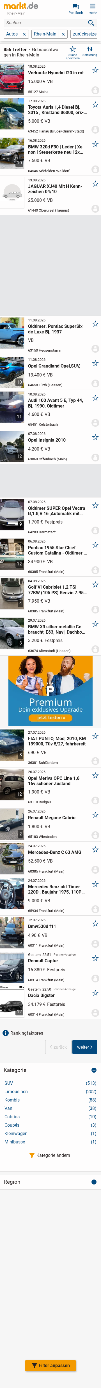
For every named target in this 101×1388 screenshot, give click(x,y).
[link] (21, 5)
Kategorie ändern (53, 1155)
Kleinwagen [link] (50, 1133)
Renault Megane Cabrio (51, 817)
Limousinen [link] (50, 1091)
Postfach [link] (75, 13)
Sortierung (89, 55)
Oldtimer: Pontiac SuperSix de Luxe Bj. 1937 (55, 329)
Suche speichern (73, 56)
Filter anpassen (54, 1365)
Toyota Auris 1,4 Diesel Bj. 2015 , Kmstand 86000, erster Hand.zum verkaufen (56, 110)
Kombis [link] (50, 1100)
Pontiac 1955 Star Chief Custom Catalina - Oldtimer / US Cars (56, 550)
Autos (12, 34)
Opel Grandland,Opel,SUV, (54, 366)
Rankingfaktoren (26, 1033)
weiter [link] (83, 1047)
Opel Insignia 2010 (47, 440)
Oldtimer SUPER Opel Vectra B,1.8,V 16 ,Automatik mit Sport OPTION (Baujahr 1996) (56, 511)
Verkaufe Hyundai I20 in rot (56, 72)
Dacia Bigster (41, 995)
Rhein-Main (45, 34)
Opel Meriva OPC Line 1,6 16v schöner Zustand (53, 781)
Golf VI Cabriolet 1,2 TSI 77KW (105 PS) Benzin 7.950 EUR (57, 589)
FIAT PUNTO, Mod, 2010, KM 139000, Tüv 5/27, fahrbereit (57, 741)
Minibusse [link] (50, 1142)
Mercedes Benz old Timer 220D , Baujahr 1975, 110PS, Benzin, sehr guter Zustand (56, 889)
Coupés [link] (50, 1125)
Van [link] (50, 1108)
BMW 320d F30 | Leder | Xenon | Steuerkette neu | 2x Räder (56, 149)
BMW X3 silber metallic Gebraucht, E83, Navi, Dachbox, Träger (56, 629)
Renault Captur (43, 960)
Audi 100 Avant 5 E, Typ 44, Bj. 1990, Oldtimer (55, 403)
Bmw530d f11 (42, 926)
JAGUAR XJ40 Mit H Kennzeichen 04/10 (55, 189)
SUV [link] (50, 1083)
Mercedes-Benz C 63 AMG (54, 852)
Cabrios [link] (50, 1116)
